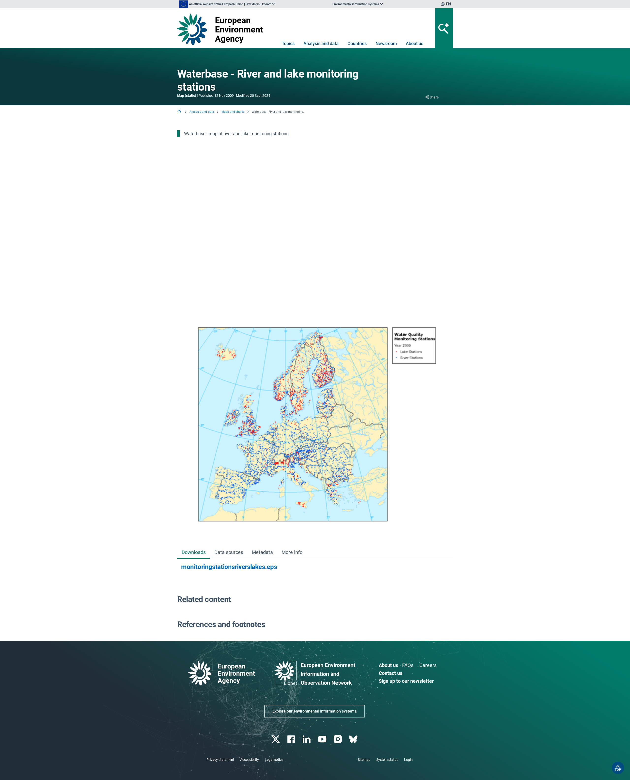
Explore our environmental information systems (314, 711)
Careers (428, 665)
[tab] (193, 553)
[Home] (179, 112)
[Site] (222, 29)
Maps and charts (232, 112)
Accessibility (249, 760)
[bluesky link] (353, 739)
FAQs (407, 665)
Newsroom (386, 43)
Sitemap (364, 760)
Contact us (390, 673)
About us (414, 43)
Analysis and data (321, 43)
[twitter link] (276, 739)
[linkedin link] (307, 739)
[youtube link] (322, 739)
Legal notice (274, 760)
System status (387, 760)
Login (408, 760)
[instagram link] (338, 739)
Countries (357, 43)
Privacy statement (220, 760)
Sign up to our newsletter (406, 681)
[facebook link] (291, 739)
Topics (288, 43)
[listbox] (227, 4)
